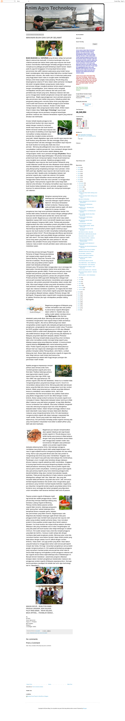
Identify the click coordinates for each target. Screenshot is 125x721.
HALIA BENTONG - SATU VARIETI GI (87, 262)
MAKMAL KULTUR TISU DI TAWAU (87, 249)
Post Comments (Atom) (37, 686)
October (81, 187)
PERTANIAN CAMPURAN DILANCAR (87, 234)
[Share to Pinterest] (50, 631)
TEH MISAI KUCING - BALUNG (86, 232)
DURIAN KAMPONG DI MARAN (86, 255)
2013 (79, 301)
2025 (79, 169)
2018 (79, 292)
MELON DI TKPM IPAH (84, 199)
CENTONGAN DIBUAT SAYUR (86, 260)
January (81, 289)
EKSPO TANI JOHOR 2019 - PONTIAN (87, 269)
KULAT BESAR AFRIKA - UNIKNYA (87, 238)
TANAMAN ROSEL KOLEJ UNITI (86, 236)
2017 (79, 294)
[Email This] (43, 631)
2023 (79, 173)
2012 (79, 304)
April (80, 283)
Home (49, 684)
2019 (79, 181)
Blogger (85, 708)
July (80, 277)
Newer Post (29, 684)
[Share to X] (46, 631)
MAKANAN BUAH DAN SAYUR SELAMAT (38, 632)
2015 (79, 298)
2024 (79, 171)
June (80, 279)
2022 (79, 175)
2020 (79, 179)
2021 (79, 177)
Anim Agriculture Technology (85, 134)
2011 (79, 305)
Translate (87, 97)
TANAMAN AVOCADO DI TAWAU (86, 251)
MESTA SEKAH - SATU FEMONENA (87, 275)
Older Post (69, 684)
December (81, 183)
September (81, 189)
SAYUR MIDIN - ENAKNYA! (85, 253)
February (81, 287)
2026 (79, 167)
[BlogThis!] (45, 631)
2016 (79, 296)
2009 (79, 309)
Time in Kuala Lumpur (87, 105)
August (80, 191)
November (81, 185)
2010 (79, 308)
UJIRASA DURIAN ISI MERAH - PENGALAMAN (86, 240)
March (80, 285)
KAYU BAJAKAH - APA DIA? (85, 223)
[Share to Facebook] (48, 631)
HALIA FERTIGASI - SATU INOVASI (87, 264)
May (80, 281)
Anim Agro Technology (50, 8)
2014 (79, 300)
